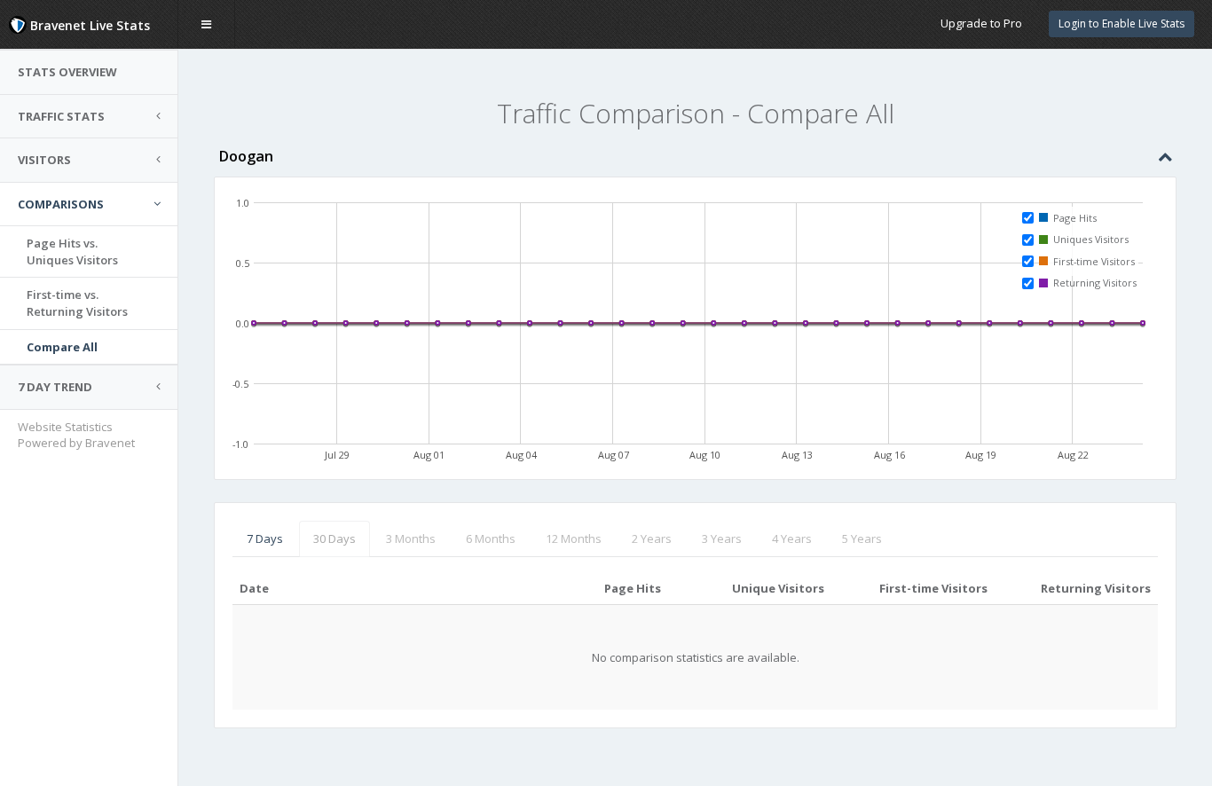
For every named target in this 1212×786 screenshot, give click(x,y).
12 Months (574, 538)
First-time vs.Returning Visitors (77, 303)
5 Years (862, 538)
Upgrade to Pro (981, 23)
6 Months (490, 538)
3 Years (722, 538)
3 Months (411, 538)
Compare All (62, 347)
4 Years (792, 538)
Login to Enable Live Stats (1121, 23)
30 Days (334, 538)
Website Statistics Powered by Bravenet (76, 435)
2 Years (652, 538)
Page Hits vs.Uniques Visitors (72, 251)
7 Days (265, 538)
